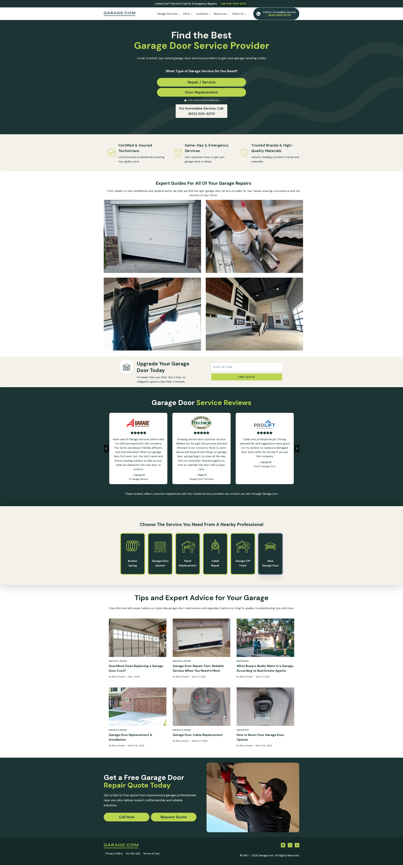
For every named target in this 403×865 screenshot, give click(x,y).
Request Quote (173, 817)
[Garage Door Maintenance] (152, 314)
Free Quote (246, 377)
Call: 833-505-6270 (233, 3)
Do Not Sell (133, 853)
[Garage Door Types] (254, 314)
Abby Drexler (118, 676)
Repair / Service (201, 82)
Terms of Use (151, 853)
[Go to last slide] (106, 448)
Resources (243, 661)
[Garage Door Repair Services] (152, 236)
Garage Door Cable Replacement (198, 735)
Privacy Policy (114, 853)
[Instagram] (297, 845)
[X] (290, 845)
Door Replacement (201, 92)
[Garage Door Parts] (254, 236)
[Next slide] (296, 448)
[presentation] (137, 638)
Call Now (126, 817)
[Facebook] (283, 845)
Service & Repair (118, 661)
